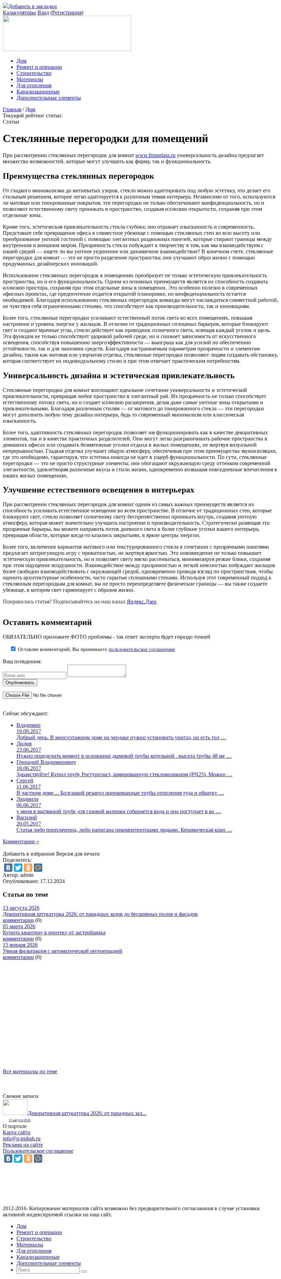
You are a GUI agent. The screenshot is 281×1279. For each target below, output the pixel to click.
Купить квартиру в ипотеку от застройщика (54, 932)
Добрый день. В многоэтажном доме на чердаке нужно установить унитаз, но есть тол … (121, 737)
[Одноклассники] (28, 868)
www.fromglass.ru (155, 155)
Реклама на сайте (23, 1145)
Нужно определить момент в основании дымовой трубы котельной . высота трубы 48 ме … (124, 756)
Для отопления (33, 85)
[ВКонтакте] (8, 868)
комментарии (18, 920)
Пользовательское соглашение (38, 1151)
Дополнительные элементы (48, 98)
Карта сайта (16, 1132)
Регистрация (67, 12)
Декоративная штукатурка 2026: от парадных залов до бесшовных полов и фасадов (100, 914)
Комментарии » (21, 841)
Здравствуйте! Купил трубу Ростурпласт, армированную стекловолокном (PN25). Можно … (124, 774)
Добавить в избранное (29, 854)
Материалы (29, 79)
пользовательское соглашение (142, 649)
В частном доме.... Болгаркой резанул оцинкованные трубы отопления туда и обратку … (120, 793)
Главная (12, 109)
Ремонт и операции (39, 67)
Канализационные (38, 91)
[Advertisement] (140, 1008)
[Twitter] (18, 868)
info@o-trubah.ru (21, 1138)
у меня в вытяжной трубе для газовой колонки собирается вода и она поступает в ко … (118, 811)
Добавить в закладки (32, 6)
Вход (43, 12)
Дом (21, 61)
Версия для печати (78, 854)
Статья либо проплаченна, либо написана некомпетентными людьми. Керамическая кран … (124, 830)
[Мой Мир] (38, 868)
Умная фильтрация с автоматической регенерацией (62, 951)
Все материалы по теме (30, 1071)
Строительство (33, 73)
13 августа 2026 (19, 1120)
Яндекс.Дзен (142, 601)
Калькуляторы (19, 12)
